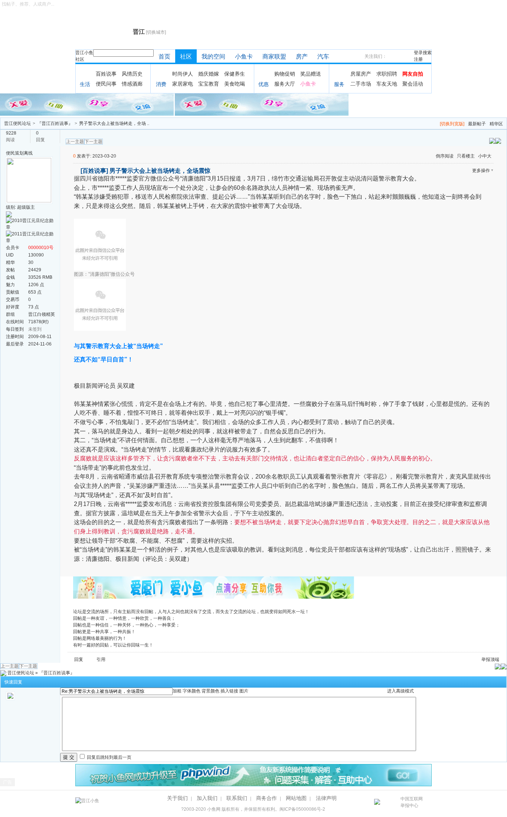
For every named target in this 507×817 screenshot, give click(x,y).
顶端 (494, 659)
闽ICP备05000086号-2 (302, 809)
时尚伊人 (182, 74)
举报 (485, 659)
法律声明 (326, 798)
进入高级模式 (400, 691)
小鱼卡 (244, 56)
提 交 (68, 757)
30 (30, 262)
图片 (243, 691)
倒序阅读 (445, 156)
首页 (164, 56)
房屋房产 (360, 74)
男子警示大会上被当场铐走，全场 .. (114, 123)
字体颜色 (191, 691)
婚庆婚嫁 (208, 74)
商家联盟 (274, 56)
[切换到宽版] (452, 123)
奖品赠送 (310, 74)
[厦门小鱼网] (87, 104)
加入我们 (207, 798)
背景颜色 (210, 691)
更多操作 (481, 170)
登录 (418, 52)
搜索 (427, 52)
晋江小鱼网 (102, 31)
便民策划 (15, 153)
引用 (101, 659)
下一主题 (93, 141)
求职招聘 (386, 74)
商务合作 (266, 798)
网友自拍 (412, 74)
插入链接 (229, 691)
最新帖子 (477, 123)
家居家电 (182, 84)
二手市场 (360, 84)
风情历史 (132, 74)
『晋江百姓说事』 (55, 123)
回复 (78, 659)
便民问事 (106, 84)
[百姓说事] (94, 171)
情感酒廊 (132, 84)
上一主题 (75, 141)
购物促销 (284, 74)
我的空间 (213, 56)
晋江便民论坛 (17, 123)
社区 (79, 59)
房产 (302, 56)
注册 (418, 59)
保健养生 (234, 74)
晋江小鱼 (84, 52)
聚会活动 (412, 84)
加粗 (177, 691)
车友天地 (386, 84)
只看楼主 (466, 156)
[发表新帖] (498, 140)
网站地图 (296, 798)
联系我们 (236, 798)
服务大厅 (284, 84)
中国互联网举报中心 (411, 802)
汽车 (323, 56)
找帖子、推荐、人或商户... (28, 4)
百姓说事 (106, 74)
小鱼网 (213, 809)
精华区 (496, 123)
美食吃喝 (234, 84)
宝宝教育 (208, 84)
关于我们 (177, 798)
